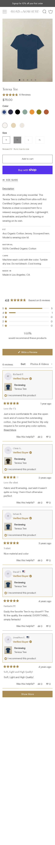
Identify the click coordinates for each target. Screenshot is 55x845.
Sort (23, 364)
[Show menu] (5, 11)
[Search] (44, 11)
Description (8, 188)
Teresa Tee (20, 388)
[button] (16, 95)
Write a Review (33, 353)
